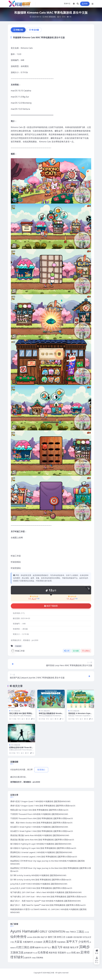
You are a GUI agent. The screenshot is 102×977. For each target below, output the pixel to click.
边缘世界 (27, 957)
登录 (86, 4)
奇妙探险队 (61, 942)
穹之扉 (35, 953)
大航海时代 (28, 941)
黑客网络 (39, 957)
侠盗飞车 (43, 937)
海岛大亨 (74, 947)
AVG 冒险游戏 (50, 16)
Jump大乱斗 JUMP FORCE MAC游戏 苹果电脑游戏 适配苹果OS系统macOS (41, 888)
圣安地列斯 (77, 937)
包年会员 (73, 596)
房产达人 (47, 947)
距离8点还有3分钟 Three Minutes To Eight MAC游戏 (21, 748)
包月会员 (35, 596)
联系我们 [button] (41, 770)
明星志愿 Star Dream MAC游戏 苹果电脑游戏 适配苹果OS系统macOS (39, 810)
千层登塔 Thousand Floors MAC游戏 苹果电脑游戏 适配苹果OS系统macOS (41, 818)
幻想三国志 (22, 947)
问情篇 (34, 958)
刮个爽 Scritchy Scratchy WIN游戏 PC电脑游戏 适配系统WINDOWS (38, 875)
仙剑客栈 (29, 937)
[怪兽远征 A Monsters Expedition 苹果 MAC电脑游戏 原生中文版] (80, 699)
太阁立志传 (50, 941)
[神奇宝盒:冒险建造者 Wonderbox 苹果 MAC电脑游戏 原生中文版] (51, 699)
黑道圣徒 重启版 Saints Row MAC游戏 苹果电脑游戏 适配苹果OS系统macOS (42, 839)
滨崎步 (84, 946)
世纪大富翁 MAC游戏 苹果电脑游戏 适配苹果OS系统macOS (21, 714)
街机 (73, 952)
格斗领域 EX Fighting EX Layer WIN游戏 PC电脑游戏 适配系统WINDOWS (40, 844)
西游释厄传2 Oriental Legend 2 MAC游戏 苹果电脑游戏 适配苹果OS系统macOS (43, 856)
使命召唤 (36, 937)
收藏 (77, 651)
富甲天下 (72, 942)
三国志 (80, 931)
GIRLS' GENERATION (52, 931)
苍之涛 (69, 953)
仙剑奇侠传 (18, 936)
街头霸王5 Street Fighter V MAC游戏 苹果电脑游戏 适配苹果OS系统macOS (41, 831)
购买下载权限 (52, 606)
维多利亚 (53, 952)
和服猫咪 (18, 646)
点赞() (87, 651)
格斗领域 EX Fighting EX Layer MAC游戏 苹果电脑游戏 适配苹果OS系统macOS (43, 848)
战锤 (32, 947)
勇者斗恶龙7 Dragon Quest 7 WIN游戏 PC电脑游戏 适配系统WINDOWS (40, 801)
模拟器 (66, 947)
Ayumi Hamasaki (24, 931)
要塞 (78, 953)
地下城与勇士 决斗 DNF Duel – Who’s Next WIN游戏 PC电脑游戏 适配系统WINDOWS (46, 892)
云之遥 (87, 932)
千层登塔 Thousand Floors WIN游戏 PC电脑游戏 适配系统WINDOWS (39, 814)
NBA (67, 932)
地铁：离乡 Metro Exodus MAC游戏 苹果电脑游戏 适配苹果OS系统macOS (41, 822)
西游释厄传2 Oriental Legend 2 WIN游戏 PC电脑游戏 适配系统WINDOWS (41, 852)
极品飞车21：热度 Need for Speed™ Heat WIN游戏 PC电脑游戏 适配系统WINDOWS (45, 901)
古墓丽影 (69, 937)
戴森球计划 (39, 947)
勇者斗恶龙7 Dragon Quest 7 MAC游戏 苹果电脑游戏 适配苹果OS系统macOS (42, 805)
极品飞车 (57, 947)
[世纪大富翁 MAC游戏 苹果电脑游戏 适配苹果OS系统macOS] (21, 699)
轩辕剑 (19, 957)
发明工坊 (61, 937)
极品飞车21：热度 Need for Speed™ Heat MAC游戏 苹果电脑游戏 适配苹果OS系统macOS (48, 905)
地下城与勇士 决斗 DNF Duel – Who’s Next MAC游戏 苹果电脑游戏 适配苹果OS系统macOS (48, 896)
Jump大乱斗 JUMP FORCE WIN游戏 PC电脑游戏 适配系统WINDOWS (38, 884)
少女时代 (83, 941)
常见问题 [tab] (35, 29)
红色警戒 (43, 952)
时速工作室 (20, 651)
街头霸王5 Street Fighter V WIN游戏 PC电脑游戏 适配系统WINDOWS (39, 827)
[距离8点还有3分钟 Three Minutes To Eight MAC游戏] (21, 733)
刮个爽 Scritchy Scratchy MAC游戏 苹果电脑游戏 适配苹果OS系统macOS (40, 879)
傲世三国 (52, 937)
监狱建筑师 (28, 953)
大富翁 (18, 941)
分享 (68, 651)
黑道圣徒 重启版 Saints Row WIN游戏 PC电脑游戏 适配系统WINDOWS (39, 835)
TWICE (73, 931)
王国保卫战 (16, 952)
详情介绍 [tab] (19, 29)
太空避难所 (38, 942)
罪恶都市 (62, 952)
